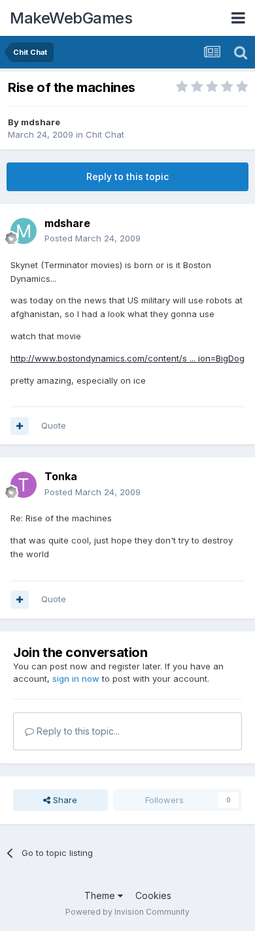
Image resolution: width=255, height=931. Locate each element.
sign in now (75, 678)
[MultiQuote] (19, 426)
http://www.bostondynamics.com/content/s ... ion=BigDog (127, 358)
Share (63, 800)
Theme (101, 895)
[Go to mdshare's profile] (23, 231)
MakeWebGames (71, 17)
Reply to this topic (127, 176)
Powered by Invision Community (127, 912)
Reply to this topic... (77, 731)
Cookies (153, 895)
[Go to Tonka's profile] (23, 485)
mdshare (40, 122)
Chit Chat (105, 134)
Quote (53, 425)
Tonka (60, 476)
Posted (92, 238)
